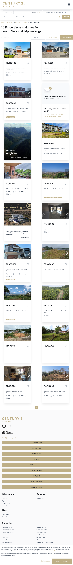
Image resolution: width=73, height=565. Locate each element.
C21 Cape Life (36, 448)
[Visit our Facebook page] (9, 438)
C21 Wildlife (37, 476)
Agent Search (6, 501)
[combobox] (53, 12)
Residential (10, 22)
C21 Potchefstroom (36, 465)
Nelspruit (24, 22)
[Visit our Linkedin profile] (12, 438)
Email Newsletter (7, 517)
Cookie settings (45, 561)
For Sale (17, 22)
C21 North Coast (36, 443)
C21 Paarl (36, 459)
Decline (57, 561)
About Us (4, 498)
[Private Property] (36, 432)
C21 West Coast (36, 487)
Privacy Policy (54, 551)
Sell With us (40, 498)
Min (24, 17)
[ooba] (36, 426)
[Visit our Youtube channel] (15, 438)
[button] (29, 51)
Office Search (6, 503)
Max (42, 17)
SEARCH (66, 17)
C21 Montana (36, 454)
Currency (7, 17)
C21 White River (36, 482)
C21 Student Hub (36, 470)
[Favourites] (28, 63)
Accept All (66, 561)
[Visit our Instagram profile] (6, 438)
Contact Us (5, 506)
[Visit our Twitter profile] (2, 438)
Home (3, 22)
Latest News (5, 514)
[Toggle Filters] (59, 17)
